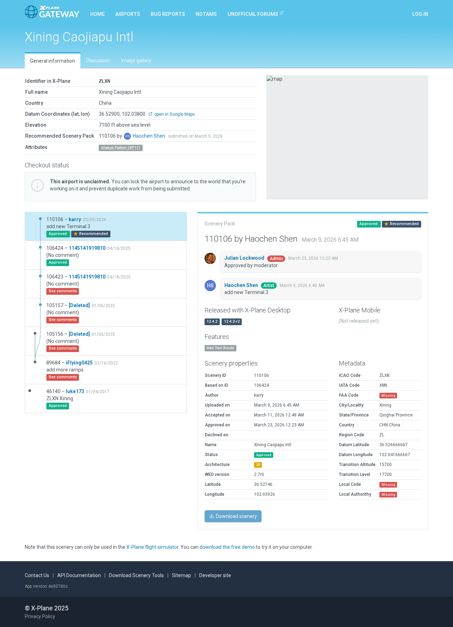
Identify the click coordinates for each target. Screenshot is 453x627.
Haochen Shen (149, 136)
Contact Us (37, 575)
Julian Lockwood (244, 258)
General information (52, 61)
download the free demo (227, 547)
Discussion (98, 60)
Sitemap (181, 575)
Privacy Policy (40, 616)
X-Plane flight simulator (152, 547)
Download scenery (236, 516)
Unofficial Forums (253, 14)
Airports (127, 14)
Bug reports (168, 14)
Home (97, 14)
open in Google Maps (174, 114)
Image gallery (136, 60)
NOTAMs (206, 14)
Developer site (215, 575)
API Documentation (79, 575)
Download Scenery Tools (136, 575)
